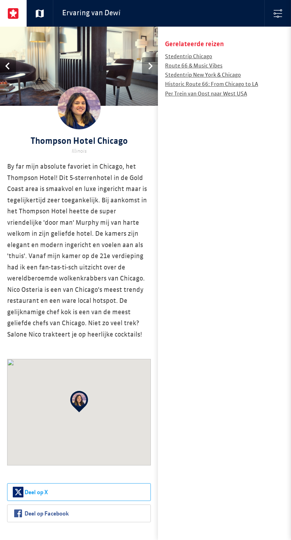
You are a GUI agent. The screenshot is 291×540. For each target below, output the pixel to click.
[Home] (13, 13)
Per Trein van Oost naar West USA (206, 94)
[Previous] (8, 66)
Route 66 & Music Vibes (194, 66)
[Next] (150, 66)
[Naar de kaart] (40, 13)
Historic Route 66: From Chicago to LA (211, 84)
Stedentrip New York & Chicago (203, 75)
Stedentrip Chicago (188, 56)
